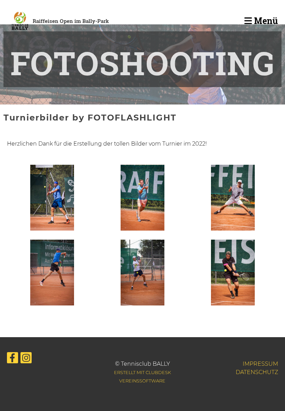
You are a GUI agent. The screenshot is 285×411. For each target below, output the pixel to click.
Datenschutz (257, 372)
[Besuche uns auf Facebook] (12, 359)
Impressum (260, 363)
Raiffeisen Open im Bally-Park (71, 20)
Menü (265, 20)
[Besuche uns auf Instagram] (26, 359)
